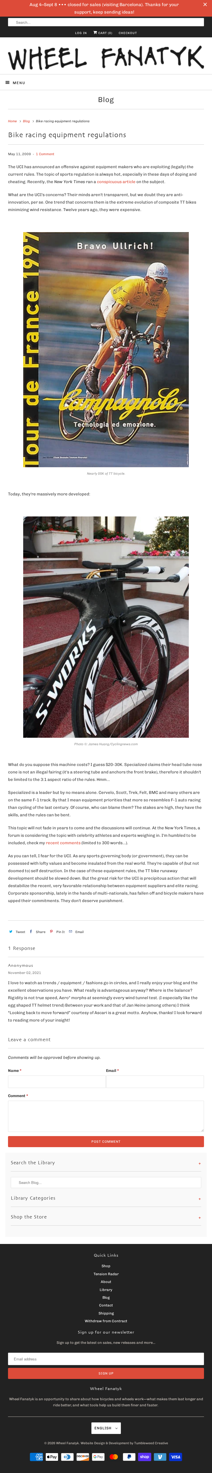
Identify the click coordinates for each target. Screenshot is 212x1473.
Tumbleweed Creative (151, 1443)
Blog (106, 99)
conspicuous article (116, 181)
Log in (81, 33)
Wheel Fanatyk (67, 1443)
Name (15, 1070)
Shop (106, 1266)
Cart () (104, 33)
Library (106, 1290)
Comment (18, 1095)
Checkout (128, 33)
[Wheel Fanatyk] (106, 58)
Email (112, 1070)
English (103, 1428)
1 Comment (45, 154)
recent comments (63, 842)
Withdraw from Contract (106, 1321)
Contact (106, 1305)
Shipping (106, 1313)
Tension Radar (106, 1274)
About (106, 1282)
